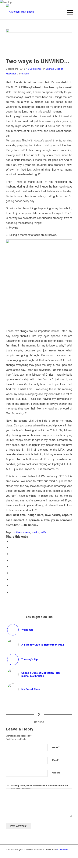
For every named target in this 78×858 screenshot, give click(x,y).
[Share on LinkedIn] (11, 566)
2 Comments (34, 68)
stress (26, 532)
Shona (25, 73)
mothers (17, 532)
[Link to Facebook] (69, 853)
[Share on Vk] (11, 579)
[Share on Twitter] (11, 547)
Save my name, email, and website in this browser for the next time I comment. (39, 787)
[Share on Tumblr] (11, 573)
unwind (35, 532)
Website (56, 772)
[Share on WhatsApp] (11, 554)
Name (55, 747)
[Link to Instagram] (63, 853)
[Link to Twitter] (58, 853)
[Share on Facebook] (11, 541)
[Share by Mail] (11, 592)
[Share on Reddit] (11, 585)
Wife (43, 532)
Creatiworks (63, 849)
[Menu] (67, 12)
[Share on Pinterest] (11, 560)
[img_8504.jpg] (39, 40)
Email (55, 760)
